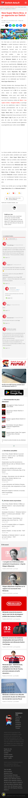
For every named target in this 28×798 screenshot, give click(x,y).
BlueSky (17, 720)
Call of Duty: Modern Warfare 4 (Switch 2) (14, 411)
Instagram (18, 724)
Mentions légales (8, 756)
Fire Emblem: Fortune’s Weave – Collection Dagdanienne (14, 425)
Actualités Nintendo (9, 7)
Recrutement (7, 751)
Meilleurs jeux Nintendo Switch (12, 778)
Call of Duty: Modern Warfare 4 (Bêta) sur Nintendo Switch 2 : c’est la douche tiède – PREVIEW (13, 505)
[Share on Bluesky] (10, 25)
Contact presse (8, 754)
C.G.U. (5, 758)
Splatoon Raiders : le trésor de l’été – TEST (13, 530)
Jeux (16, 7)
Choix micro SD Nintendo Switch (13, 786)
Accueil (2, 7)
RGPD (10, 758)
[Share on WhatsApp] (13, 25)
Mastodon (18, 726)
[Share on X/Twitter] (6, 25)
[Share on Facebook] (20, 25)
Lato (4, 20)
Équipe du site (8, 749)
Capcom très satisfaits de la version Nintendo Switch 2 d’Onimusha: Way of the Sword (13, 470)
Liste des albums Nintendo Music (13, 784)
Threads (17, 728)
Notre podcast (8, 771)
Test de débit (7, 769)
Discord (17, 719)
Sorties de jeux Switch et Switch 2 (13, 782)
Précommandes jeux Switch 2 (12, 777)
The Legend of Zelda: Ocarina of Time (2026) (15, 405)
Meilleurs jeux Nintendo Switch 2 (13, 780)
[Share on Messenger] (17, 25)
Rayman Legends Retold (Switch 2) (15, 419)
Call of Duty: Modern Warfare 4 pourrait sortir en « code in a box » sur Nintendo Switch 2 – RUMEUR (13, 455)
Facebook (18, 722)
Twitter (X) (18, 717)
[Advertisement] (14, 139)
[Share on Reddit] (24, 25)
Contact (6, 752)
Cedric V (17, 289)
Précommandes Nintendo (11, 775)
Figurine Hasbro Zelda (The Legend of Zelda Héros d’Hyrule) (15, 433)
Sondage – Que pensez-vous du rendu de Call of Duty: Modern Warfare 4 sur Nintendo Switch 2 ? (13, 478)
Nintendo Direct (8, 773)
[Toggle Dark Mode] (3, 794)
